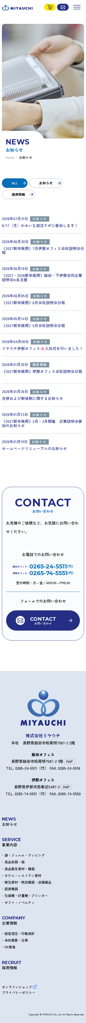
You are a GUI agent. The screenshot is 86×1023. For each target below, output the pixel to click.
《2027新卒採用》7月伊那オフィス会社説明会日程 (43, 250)
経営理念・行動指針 (20, 933)
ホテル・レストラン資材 (23, 875)
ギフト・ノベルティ (20, 902)
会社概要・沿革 (16, 940)
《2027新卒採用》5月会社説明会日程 (33, 325)
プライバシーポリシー (18, 992)
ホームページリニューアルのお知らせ (34, 448)
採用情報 (18, 194)
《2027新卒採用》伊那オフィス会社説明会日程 (43, 371)
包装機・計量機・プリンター (26, 895)
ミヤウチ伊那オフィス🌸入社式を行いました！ (42, 348)
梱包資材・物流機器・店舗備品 (28, 882)
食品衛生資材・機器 (20, 869)
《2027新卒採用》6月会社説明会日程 (33, 303)
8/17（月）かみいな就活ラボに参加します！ (40, 225)
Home (10, 157)
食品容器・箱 (15, 862)
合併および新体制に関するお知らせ (32, 398)
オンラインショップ (17, 987)
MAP (69, 761)
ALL (15, 182)
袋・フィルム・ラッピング (25, 855)
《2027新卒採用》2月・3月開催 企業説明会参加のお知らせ (42, 423)
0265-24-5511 (48, 566)
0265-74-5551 (48, 573)
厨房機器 (11, 889)
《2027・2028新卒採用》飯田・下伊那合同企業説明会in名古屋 (42, 277)
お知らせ (46, 182)
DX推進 (10, 947)
